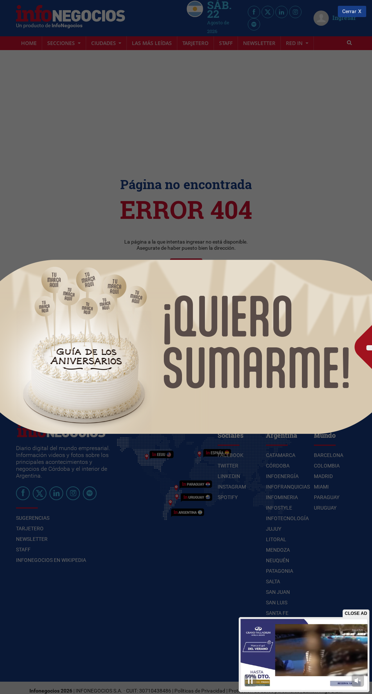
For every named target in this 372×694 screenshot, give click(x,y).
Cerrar (349, 11)
